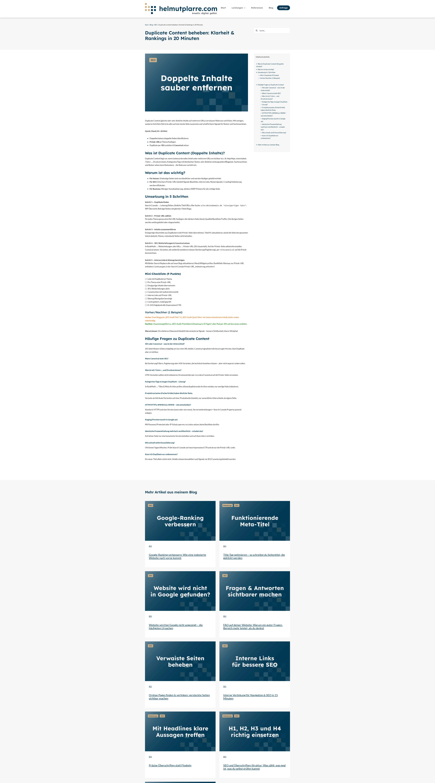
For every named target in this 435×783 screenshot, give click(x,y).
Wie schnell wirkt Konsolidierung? (274, 133)
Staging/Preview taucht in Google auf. (273, 120)
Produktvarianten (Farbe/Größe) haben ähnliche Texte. (273, 108)
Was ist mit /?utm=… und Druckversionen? (270, 97)
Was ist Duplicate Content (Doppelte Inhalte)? (270, 65)
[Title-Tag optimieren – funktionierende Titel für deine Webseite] (254, 502)
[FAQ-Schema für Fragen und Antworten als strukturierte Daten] (254, 572)
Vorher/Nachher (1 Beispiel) (270, 78)
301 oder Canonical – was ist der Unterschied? (273, 89)
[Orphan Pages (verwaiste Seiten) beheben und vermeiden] (180, 642)
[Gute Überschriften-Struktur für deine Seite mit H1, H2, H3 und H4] (254, 712)
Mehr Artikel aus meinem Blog (268, 145)
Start (146, 25)
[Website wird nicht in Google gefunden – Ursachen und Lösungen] (180, 572)
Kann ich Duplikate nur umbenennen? (269, 137)
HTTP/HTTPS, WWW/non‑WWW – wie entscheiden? (273, 114)
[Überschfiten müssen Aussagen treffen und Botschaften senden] (180, 712)
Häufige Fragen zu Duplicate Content (271, 85)
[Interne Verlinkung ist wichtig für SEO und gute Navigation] (254, 642)
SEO (155, 25)
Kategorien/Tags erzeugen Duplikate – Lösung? (274, 103)
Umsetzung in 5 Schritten (266, 72)
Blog (151, 25)
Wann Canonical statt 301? (271, 93)
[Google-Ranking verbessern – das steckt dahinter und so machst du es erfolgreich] (180, 502)
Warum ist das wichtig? (266, 69)
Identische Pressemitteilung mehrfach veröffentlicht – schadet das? (273, 127)
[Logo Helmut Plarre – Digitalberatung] (181, 4)
